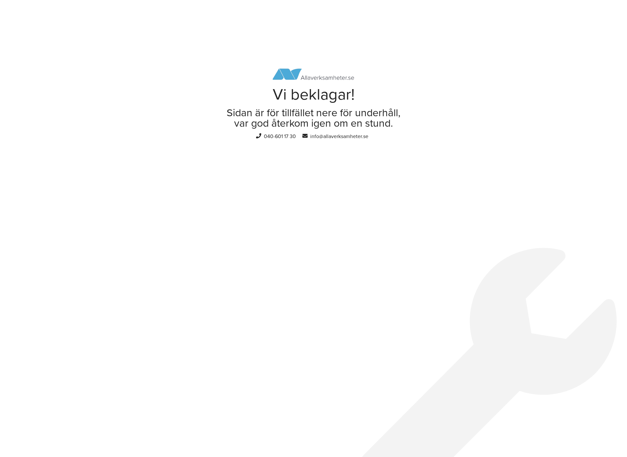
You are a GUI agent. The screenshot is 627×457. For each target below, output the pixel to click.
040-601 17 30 (280, 136)
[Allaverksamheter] (313, 71)
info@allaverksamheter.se (339, 136)
